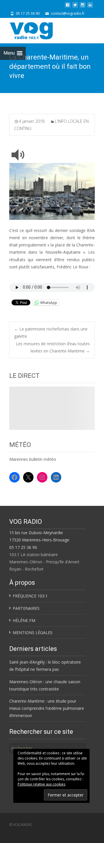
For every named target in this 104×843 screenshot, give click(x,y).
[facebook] (67, 7)
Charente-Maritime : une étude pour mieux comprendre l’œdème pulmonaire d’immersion (46, 708)
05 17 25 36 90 (23, 547)
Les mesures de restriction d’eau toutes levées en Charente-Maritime (53, 347)
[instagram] (83, 7)
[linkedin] (90, 7)
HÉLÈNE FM (24, 620)
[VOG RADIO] (41, 29)
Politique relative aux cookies (41, 784)
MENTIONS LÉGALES (33, 632)
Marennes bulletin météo (32, 459)
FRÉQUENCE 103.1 (30, 596)
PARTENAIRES (26, 608)
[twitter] (75, 7)
